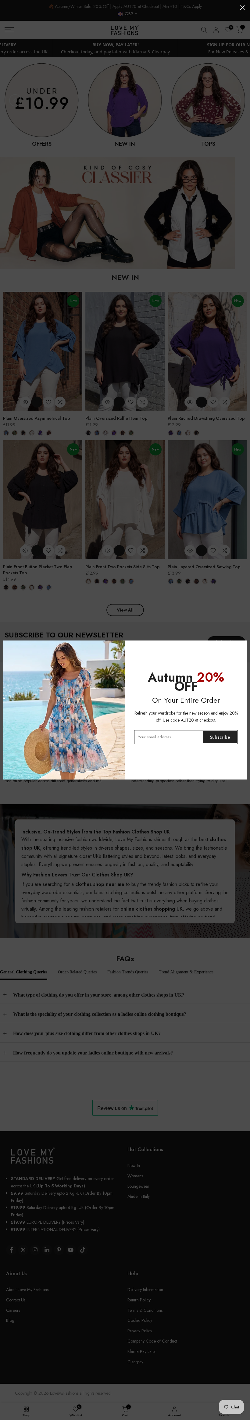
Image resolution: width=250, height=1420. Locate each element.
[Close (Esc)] (242, 7)
